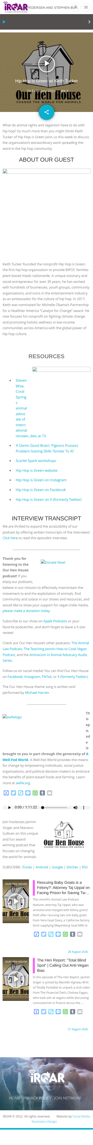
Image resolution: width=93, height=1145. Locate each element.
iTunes (27, 867)
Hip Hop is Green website (37, 470)
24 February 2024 (41, 91)
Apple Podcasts (55, 621)
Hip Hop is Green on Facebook (41, 489)
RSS (85, 867)
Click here (10, 538)
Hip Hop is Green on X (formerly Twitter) (49, 499)
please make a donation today (26, 610)
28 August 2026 (78, 952)
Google (57, 867)
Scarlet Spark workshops (36, 460)
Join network (67, 1098)
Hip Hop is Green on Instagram (41, 480)
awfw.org (23, 783)
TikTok (46, 676)
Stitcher (72, 867)
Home (14, 1098)
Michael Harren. (37, 692)
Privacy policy (37, 1098)
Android (42, 867)
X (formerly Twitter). (73, 676)
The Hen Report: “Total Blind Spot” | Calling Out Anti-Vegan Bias (63, 965)
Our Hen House (10, 884)
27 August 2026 (78, 1029)
